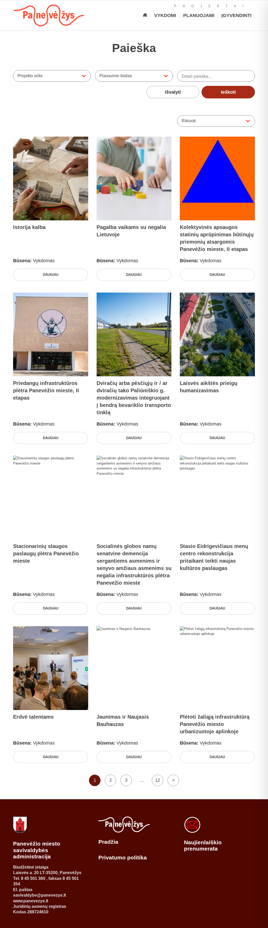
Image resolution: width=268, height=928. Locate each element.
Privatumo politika (122, 857)
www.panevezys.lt (30, 901)
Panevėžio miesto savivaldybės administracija (36, 850)
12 (157, 780)
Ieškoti (228, 92)
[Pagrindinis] (144, 15)
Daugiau (50, 275)
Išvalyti (173, 92)
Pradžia (108, 842)
